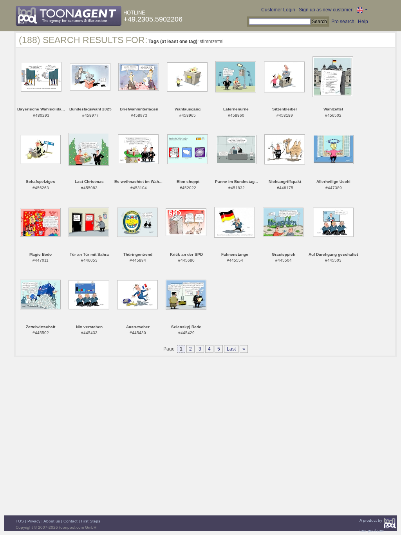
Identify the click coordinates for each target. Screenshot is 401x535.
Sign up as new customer (325, 10)
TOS (20, 521)
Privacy (33, 521)
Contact (70, 521)
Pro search (342, 21)
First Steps (90, 521)
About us (51, 521)
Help (363, 21)
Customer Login (278, 10)
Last (231, 349)
